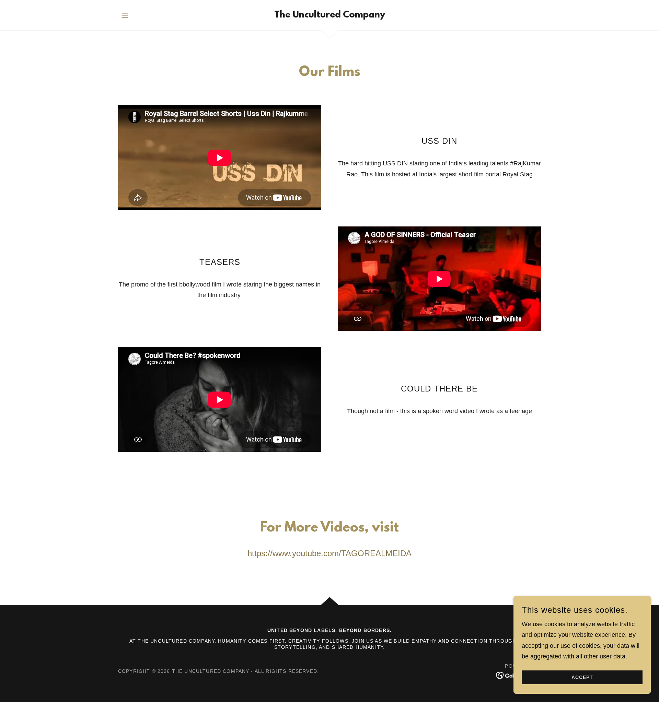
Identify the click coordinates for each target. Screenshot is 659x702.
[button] (125, 15)
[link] (329, 15)
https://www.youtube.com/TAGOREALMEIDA (329, 553)
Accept (582, 677)
